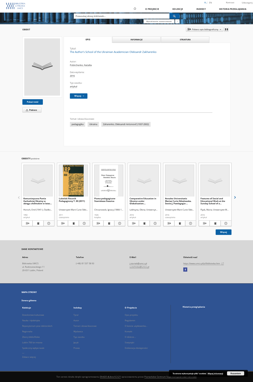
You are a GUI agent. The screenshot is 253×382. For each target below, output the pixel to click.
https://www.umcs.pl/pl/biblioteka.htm (202, 263)
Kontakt (128, 331)
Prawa (76, 348)
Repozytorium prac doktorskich (37, 325)
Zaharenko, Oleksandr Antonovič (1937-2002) (126, 124)
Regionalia (27, 331)
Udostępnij (247, 2)
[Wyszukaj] (175, 16)
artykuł (73, 86)
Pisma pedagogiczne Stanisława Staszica (104, 199)
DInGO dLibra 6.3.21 (110, 376)
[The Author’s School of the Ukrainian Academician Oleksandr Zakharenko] (42, 67)
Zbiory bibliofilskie (31, 336)
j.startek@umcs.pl (138, 263)
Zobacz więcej (29, 356)
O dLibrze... (130, 336)
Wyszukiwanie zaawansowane (159, 21)
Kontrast (230, 2)
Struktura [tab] (185, 39)
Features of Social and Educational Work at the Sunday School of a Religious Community (213, 201)
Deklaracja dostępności (136, 348)
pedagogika (77, 124)
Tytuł (75, 314)
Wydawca (78, 331)
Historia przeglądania (232, 9)
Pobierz (33, 110)
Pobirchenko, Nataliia (81, 65)
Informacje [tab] (136, 39)
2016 (72, 75)
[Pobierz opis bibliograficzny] (27, 223)
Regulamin (130, 320)
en (210, 3)
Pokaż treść (32, 101)
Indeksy (201, 9)
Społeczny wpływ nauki (33, 348)
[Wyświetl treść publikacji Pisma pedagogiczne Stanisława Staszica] (109, 223)
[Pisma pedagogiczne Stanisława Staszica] (108, 181)
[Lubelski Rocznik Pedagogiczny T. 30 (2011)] (73, 181)
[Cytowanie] (226, 29)
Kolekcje (177, 9)
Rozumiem (235, 373)
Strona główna (29, 300)
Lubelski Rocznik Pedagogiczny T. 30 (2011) (72, 199)
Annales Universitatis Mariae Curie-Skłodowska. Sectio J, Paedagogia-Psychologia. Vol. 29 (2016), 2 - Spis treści (179, 201)
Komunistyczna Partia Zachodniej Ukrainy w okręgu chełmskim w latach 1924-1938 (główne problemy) (37, 201)
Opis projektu (131, 314)
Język (75, 342)
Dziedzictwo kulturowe (33, 314)
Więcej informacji (215, 373)
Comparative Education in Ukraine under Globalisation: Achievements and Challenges (143, 201)
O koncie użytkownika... (136, 325)
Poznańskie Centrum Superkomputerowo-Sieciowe (170, 376)
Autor (76, 320)
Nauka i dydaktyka (31, 320)
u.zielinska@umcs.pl (139, 266)
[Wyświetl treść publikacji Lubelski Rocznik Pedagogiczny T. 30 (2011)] (73, 223)
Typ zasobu (79, 336)
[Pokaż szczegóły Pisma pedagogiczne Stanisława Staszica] (119, 223)
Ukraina (93, 124)
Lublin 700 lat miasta (32, 342)
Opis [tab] (88, 39)
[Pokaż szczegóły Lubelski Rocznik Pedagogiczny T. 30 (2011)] (83, 223)
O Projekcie (152, 9)
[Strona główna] (135, 9)
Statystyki (129, 342)
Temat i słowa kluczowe (85, 325)
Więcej (223, 232)
